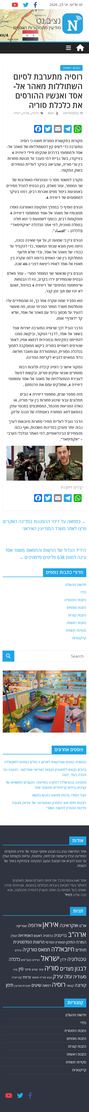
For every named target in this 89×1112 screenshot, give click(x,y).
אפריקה (21, 926)
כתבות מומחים (76, 607)
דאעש (38, 935)
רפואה (46, 985)
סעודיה (79, 976)
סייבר (27, 969)
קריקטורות (79, 638)
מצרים (67, 968)
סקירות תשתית (76, 630)
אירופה (35, 925)
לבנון (80, 968)
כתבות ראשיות (71, 68)
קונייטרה (17, 977)
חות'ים (80, 950)
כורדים (36, 960)
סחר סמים (38, 969)
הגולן (14, 936)
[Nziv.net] (80, 47)
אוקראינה (69, 925)
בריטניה (60, 935)
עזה (68, 976)
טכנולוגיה (76, 959)
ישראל (50, 958)
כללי (83, 592)
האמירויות (25, 935)
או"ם (82, 925)
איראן (51, 924)
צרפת (27, 976)
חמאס (44, 949)
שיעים (36, 985)
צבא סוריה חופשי (42, 977)
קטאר (70, 986)
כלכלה (35, 113)
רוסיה (17, 113)
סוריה (25, 113)
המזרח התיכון (76, 942)
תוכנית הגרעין (22, 985)
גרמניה (48, 935)
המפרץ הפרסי (55, 942)
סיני (15, 969)
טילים (18, 950)
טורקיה (29, 949)
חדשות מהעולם (76, 584)
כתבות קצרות (77, 615)
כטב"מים (26, 960)
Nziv (50, 113)
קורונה (80, 985)
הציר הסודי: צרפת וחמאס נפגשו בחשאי (59, 795)
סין (21, 969)
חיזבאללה (62, 949)
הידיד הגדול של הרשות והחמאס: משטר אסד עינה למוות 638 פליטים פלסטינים (45, 553)
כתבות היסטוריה (75, 600)
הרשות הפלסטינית (28, 942)
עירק (58, 976)
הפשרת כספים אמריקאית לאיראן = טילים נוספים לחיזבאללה (45, 762)
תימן (9, 985)
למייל (68, 894)
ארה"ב (77, 934)
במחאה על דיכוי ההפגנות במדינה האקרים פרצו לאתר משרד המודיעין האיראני (44, 524)
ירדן (63, 959)
